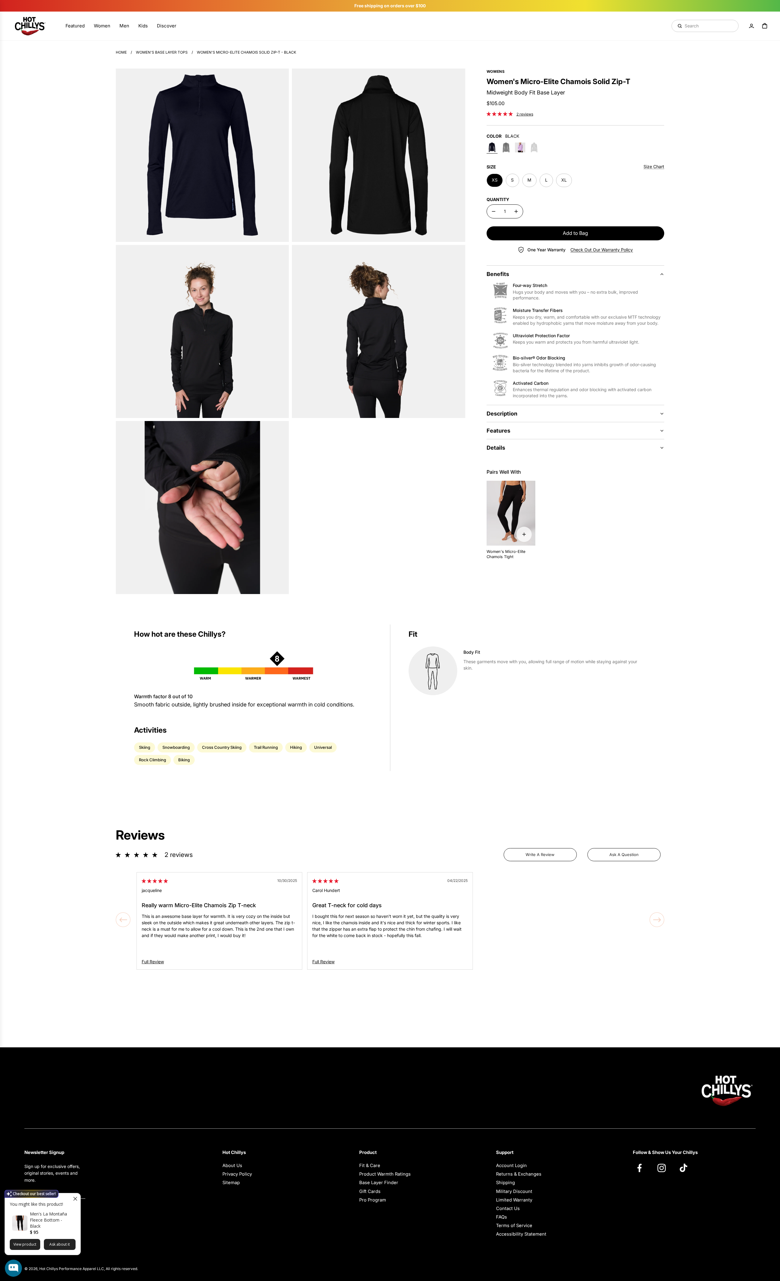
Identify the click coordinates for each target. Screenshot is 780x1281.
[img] (155, 880)
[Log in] (751, 26)
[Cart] (764, 26)
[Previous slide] (123, 919)
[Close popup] (75, 1198)
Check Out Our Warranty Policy (601, 249)
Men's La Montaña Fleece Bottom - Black (48, 1220)
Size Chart (654, 166)
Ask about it (59, 1244)
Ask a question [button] (624, 854)
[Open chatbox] (13, 1268)
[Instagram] (664, 1167)
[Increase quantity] (516, 211)
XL (564, 179)
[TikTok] (686, 1167)
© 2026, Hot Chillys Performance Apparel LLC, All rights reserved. (81, 1268)
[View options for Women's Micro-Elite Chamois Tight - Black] (524, 534)
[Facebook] (642, 1167)
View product (24, 1244)
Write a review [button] (540, 854)
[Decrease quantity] (493, 211)
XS (495, 179)
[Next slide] (657, 919)
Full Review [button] (153, 961)
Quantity (498, 199)
